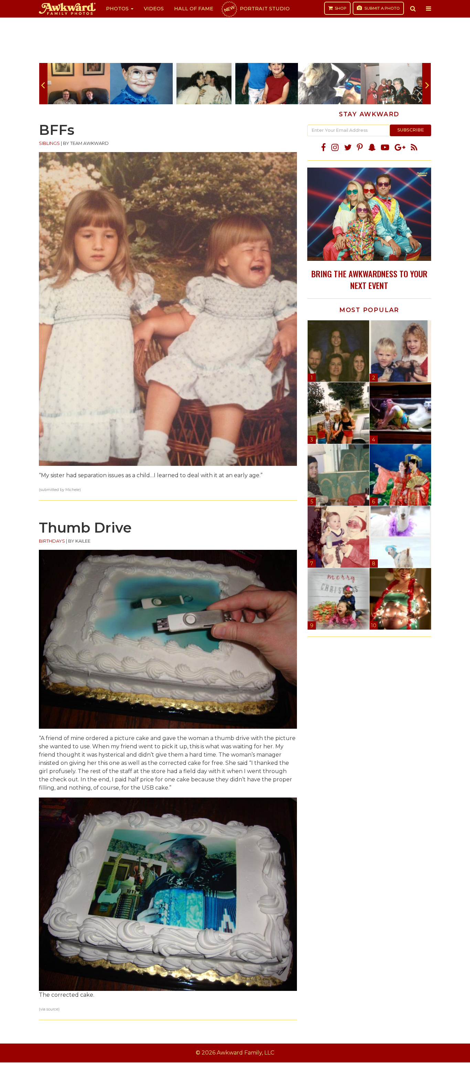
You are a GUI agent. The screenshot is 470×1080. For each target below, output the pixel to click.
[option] (78, 83)
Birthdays (52, 541)
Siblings (49, 143)
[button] (413, 8)
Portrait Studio (256, 8)
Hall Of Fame (193, 9)
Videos (154, 9)
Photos (118, 9)
